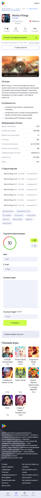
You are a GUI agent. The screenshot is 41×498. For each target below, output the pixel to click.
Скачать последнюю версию (15, 37)
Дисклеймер (6, 477)
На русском (31, 215)
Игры (17, 8)
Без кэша (6, 219)
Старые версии (20, 47)
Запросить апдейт (34, 43)
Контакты (5, 483)
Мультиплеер (17, 219)
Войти (36, 3)
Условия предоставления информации (7, 466)
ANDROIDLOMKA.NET (7, 8)
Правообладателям (8, 480)
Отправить (15, 323)
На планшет (19, 215)
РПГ (24, 8)
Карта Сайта (6, 485)
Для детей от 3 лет (23, 211)
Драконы (29, 219)
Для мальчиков (8, 211)
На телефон (7, 215)
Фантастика (7, 223)
